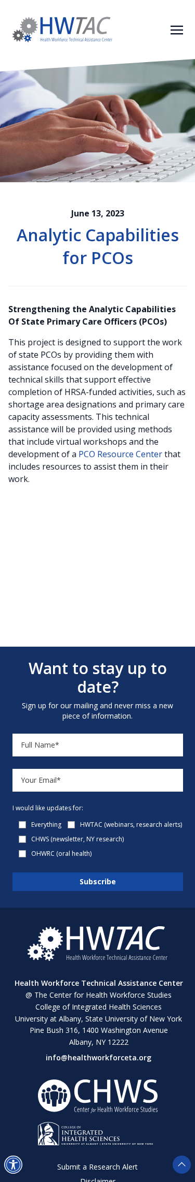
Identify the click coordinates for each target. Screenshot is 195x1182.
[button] (13, 1165)
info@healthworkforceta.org (98, 1057)
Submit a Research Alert (97, 1167)
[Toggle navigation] (177, 29)
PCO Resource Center (120, 454)
